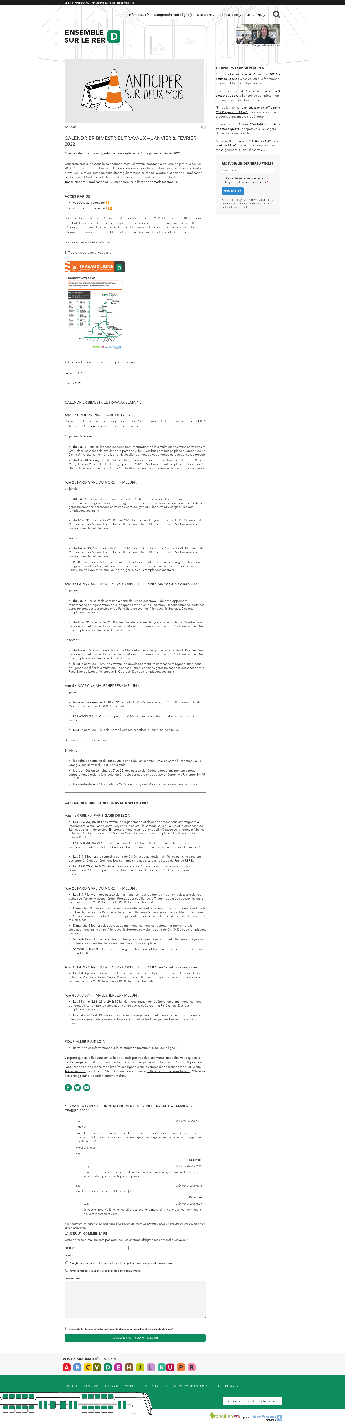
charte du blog (162, 1328)
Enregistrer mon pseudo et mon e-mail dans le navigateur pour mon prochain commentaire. (121, 1263)
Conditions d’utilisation (260, 203)
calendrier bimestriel (148, 1209)
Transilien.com (75, 182)
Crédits (130, 1386)
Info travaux (137, 15)
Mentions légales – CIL (101, 1386)
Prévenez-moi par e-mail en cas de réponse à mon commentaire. (105, 1270)
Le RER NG (254, 15)
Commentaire (73, 1278)
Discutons (204, 15)
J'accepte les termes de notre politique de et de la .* (121, 1328)
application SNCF (100, 182)
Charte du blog (226, 1386)
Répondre (195, 1159)
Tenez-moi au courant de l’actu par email (252, 1401)
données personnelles (131, 1328)
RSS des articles (155, 1386)
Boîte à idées (229, 15)
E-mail (69, 1255)
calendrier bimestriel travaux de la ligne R (148, 1048)
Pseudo (70, 1247)
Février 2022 (73, 383)
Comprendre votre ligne (171, 15)
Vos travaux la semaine (89, 202)
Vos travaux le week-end (90, 208)
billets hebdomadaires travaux (155, 182)
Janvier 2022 (73, 373)
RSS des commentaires (190, 1386)
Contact (70, 1386)
